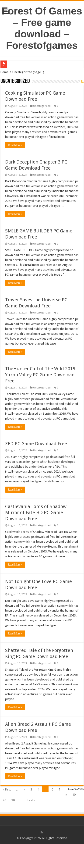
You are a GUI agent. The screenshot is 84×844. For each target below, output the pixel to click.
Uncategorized (42, 105)
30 (13, 800)
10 (74, 794)
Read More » (15, 145)
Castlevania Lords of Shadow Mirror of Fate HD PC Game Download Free (35, 512)
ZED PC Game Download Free (36, 443)
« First (7, 789)
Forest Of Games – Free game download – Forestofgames (42, 28)
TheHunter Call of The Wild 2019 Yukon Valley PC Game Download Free (40, 375)
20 (4, 800)
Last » (31, 800)
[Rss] (42, 832)
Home (4, 72)
